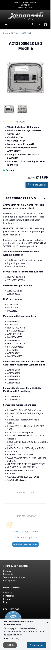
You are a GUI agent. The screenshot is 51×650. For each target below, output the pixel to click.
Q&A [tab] (31, 492)
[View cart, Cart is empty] (45, 24)
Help (11, 645)
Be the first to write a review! (25, 544)
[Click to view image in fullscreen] (25, 77)
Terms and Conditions (14, 577)
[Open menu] (6, 24)
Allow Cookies (36, 645)
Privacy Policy (9, 580)
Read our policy (11, 638)
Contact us (8, 595)
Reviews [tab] (21, 492)
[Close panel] (47, 622)
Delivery (7, 571)
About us (7, 592)
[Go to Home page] (25, 16)
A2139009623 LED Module (22, 33)
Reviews (7, 599)
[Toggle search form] (33, 24)
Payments (8, 574)
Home (5, 33)
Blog (5, 602)
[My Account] (39, 24)
